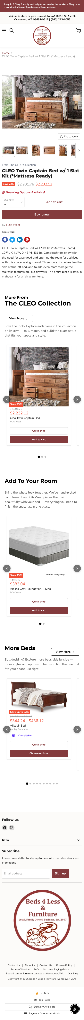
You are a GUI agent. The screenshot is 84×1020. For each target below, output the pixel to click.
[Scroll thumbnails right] (78, 150)
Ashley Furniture (19, 729)
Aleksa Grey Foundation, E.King (30, 589)
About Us (30, 965)
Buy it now (42, 214)
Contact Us (14, 965)
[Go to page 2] (42, 457)
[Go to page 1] (39, 457)
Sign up (60, 873)
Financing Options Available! (25, 192)
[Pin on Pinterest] (27, 240)
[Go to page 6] (44, 783)
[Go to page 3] (45, 457)
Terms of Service (20, 969)
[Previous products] (7, 399)
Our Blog (73, 973)
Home (6, 53)
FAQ (36, 969)
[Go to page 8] (50, 783)
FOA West (13, 225)
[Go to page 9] (54, 783)
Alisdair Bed (18, 726)
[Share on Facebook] (5, 240)
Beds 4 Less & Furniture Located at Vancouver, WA (34, 973)
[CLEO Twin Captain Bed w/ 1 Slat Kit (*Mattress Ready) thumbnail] (8, 150)
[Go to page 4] (37, 783)
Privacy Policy (64, 965)
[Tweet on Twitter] (12, 240)
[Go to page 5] (40, 783)
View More (16, 318)
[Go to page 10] (57, 783)
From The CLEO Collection (19, 165)
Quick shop (39, 431)
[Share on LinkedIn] (20, 240)
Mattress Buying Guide (56, 969)
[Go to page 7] (47, 783)
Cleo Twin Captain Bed (25, 418)
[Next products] (77, 399)
